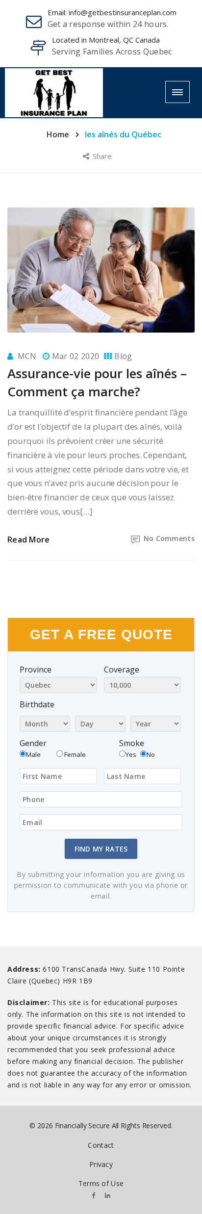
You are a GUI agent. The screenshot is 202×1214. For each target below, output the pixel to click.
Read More (28, 539)
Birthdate (37, 704)
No (151, 754)
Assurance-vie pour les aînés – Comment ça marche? (97, 382)
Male (33, 754)
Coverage (121, 669)
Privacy (101, 1164)
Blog (123, 356)
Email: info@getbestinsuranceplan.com (112, 12)
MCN (27, 356)
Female (74, 754)
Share (103, 156)
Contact (101, 1145)
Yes (131, 754)
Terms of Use (101, 1183)
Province (35, 669)
